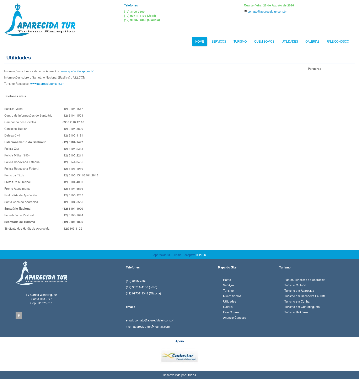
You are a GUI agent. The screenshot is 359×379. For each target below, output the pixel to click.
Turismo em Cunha (297, 301)
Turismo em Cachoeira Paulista (305, 296)
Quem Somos (264, 41)
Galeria (228, 307)
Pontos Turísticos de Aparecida (304, 280)
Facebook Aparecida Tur (19, 315)
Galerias (312, 41)
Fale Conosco (338, 41)
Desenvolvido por (179, 375)
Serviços (218, 41)
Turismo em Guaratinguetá (302, 307)
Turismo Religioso (296, 312)
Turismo (240, 41)
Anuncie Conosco (234, 317)
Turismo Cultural (295, 285)
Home (199, 41)
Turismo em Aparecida (299, 290)
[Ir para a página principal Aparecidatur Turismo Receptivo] (39, 19)
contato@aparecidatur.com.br (267, 11)
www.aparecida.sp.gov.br (77, 71)
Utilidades (290, 41)
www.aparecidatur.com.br (47, 83)
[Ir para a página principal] (41, 271)
